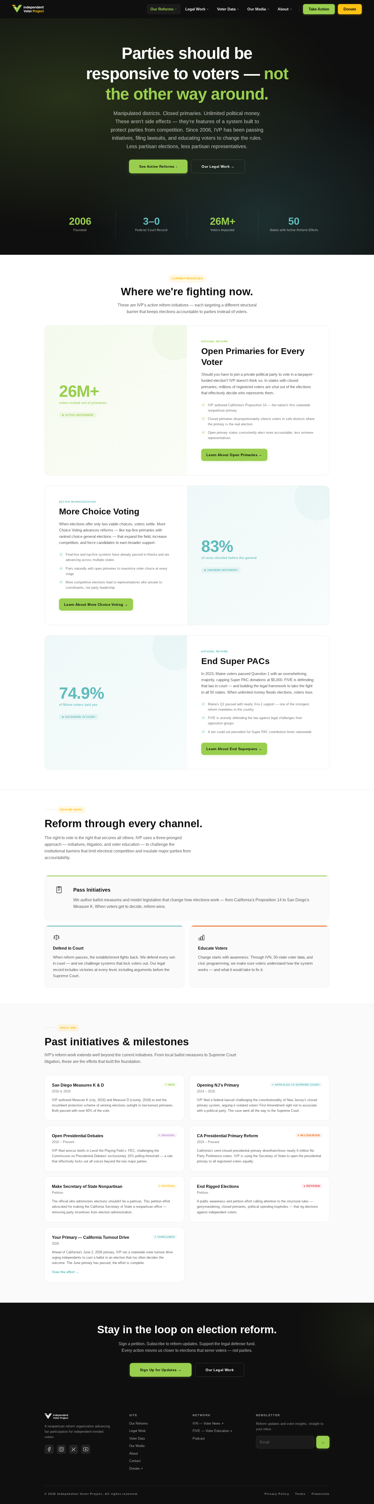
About (283, 9)
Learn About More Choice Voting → (96, 604)
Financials (321, 1493)
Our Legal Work (220, 1370)
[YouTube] (85, 1449)
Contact (135, 1461)
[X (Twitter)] (73, 1449)
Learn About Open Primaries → (234, 455)
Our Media (256, 9)
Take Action (319, 9)
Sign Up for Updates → (160, 1370)
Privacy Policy (277, 1493)
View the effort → (65, 1272)
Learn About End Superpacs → (234, 749)
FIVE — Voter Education (212, 1431)
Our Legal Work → (218, 166)
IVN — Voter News (208, 1423)
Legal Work (195, 9)
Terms (300, 1493)
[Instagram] (61, 1449)
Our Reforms (162, 9)
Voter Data (226, 9)
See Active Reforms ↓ (158, 166)
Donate (349, 9)
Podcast (199, 1438)
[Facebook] (49, 1449)
